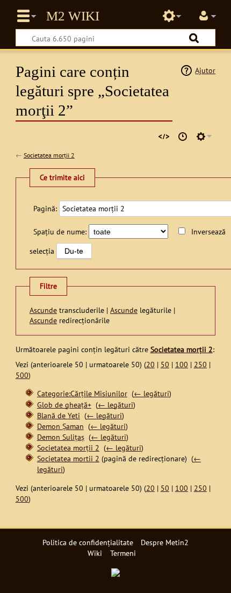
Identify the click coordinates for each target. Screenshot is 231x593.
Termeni (123, 553)
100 (181, 364)
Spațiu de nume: (59, 231)
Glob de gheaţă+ (64, 404)
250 (200, 364)
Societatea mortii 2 (68, 458)
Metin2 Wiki (72, 16)
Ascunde (43, 310)
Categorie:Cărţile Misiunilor (82, 393)
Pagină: (45, 208)
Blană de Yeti (58, 415)
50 (165, 364)
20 (150, 364)
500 (22, 375)
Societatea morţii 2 (49, 155)
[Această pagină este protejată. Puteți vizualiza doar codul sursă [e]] (163, 136)
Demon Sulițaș (60, 437)
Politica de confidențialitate (87, 542)
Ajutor (205, 70)
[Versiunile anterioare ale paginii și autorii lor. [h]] (182, 136)
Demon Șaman (60, 426)
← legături (151, 393)
